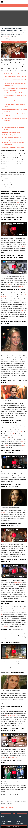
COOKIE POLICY (4, 819)
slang (18, 202)
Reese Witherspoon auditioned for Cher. (14, 93)
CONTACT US (18, 816)
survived (21, 286)
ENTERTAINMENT (10, 807)
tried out (23, 441)
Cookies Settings (19, 823)
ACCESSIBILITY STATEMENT (6, 821)
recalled (3, 512)
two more (23, 246)
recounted (14, 161)
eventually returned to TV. (12, 137)
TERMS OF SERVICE (20, 819)
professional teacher (20, 608)
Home (2, 807)
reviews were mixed (13, 757)
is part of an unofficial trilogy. (13, 140)
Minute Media (11, 826)
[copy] (9, 39)
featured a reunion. (14, 147)
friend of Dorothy (18, 582)
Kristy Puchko (6, 36)
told (22, 310)
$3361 (4, 757)
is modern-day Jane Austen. (13, 74)
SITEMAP (18, 821)
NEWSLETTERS (3, 818)
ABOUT (2, 816)
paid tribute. (11, 135)
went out (24, 445)
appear (5, 626)
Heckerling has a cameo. (12, 132)
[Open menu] (2, 2)
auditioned (11, 433)
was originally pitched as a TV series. (15, 76)
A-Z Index (3, 823)
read (10, 431)
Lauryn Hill (20, 431)
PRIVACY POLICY (19, 818)
